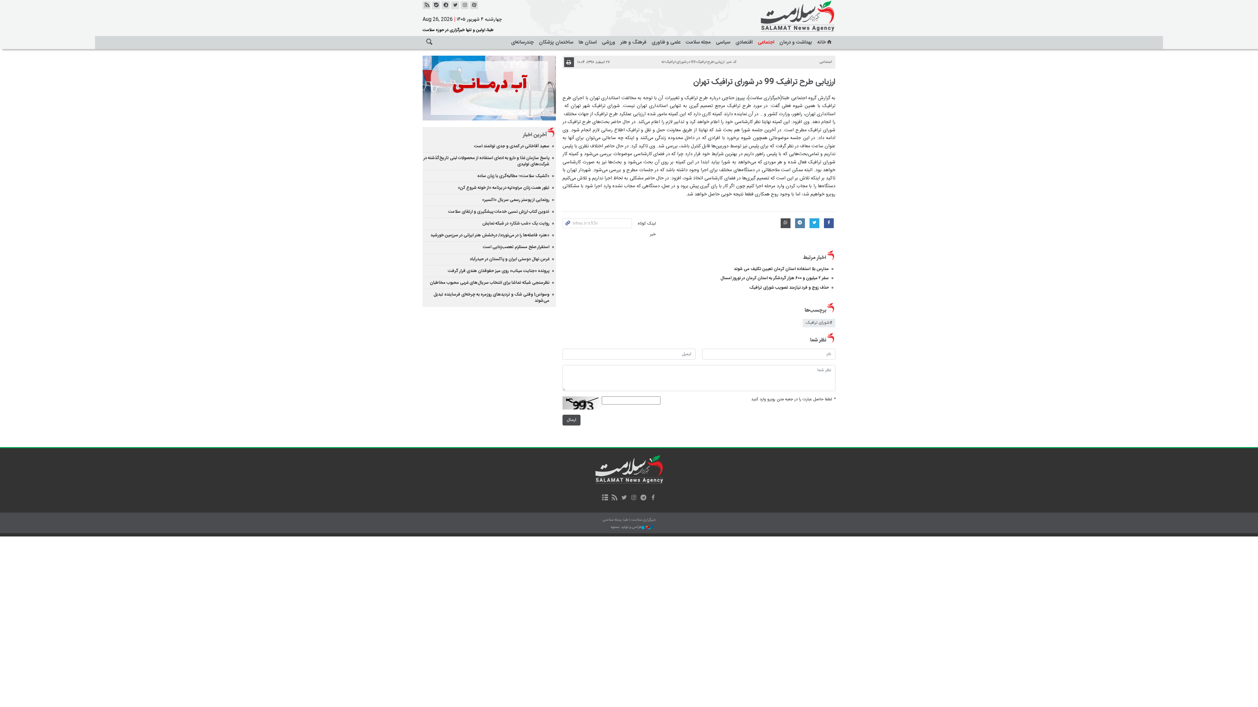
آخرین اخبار (535, 135)
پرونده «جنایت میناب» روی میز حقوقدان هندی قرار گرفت (498, 271)
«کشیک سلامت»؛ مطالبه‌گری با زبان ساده (513, 176)
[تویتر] (455, 5)
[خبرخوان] (426, 5)
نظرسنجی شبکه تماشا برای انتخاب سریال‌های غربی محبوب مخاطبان (489, 282)
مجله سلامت (698, 42)
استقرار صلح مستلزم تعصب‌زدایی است (516, 247)
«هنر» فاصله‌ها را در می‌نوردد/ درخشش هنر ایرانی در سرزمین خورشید (489, 235)
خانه (821, 42)
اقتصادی (744, 42)
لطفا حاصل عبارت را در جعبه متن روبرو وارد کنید (793, 399)
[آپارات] (474, 5)
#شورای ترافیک (819, 322)
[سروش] (445, 5)
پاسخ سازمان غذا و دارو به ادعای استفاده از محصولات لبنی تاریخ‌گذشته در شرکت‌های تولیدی (486, 161)
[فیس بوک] (653, 498)
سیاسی (723, 42)
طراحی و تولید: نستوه (626, 527)
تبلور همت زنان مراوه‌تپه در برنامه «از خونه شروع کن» (503, 187)
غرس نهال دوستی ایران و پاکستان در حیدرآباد (509, 259)
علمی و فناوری (666, 42)
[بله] (436, 5)
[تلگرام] (643, 498)
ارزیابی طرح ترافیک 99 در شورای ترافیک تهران (764, 82)
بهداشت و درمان (795, 42)
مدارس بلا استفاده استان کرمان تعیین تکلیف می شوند (781, 269)
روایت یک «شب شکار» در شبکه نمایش (515, 223)
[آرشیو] (605, 498)
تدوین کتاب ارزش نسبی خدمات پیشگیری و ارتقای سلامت (498, 211)
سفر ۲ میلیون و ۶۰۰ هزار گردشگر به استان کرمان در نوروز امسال (774, 278)
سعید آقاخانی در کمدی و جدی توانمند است (511, 146)
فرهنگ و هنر (633, 42)
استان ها (588, 42)
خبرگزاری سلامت (783, 16)
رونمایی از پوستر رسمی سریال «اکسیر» (515, 200)
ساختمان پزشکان (556, 42)
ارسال (571, 420)
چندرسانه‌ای (522, 42)
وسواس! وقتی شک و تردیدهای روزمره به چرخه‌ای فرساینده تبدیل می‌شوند (491, 297)
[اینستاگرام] (464, 5)
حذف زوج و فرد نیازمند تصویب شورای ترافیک (789, 287)
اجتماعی (766, 42)
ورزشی (608, 42)
